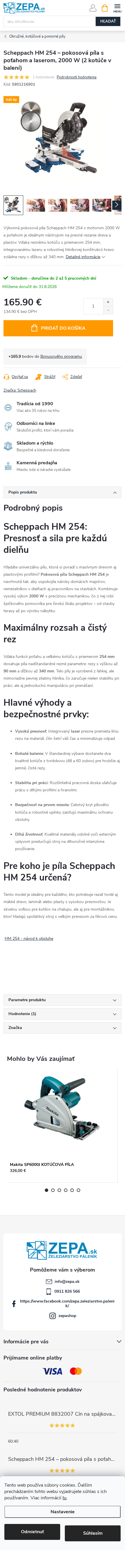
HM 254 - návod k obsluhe (29, 938)
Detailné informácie (83, 257)
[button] (62, 1174)
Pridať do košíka (63, 328)
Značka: (19, 390)
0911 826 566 (67, 1291)
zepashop (67, 1315)
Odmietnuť (32, 1532)
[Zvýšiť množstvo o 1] (108, 302)
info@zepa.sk (67, 1281)
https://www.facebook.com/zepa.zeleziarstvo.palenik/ (67, 1303)
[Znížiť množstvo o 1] (108, 310)
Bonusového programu (61, 356)
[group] (62, 1125)
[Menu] (117, 7)
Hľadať (108, 21)
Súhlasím (93, 1533)
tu (65, 1498)
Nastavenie (63, 1512)
